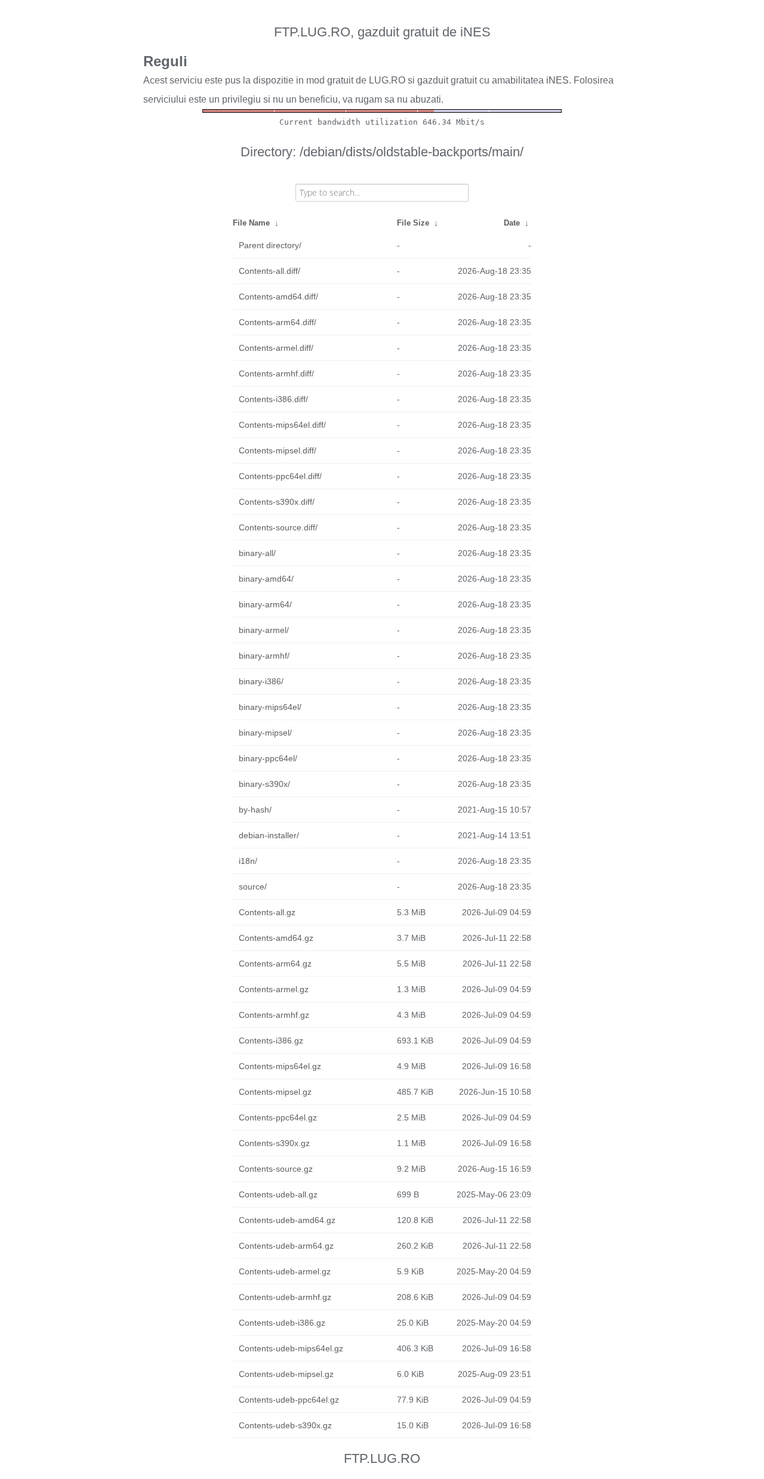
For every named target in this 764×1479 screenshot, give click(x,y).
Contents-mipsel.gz (275, 1092)
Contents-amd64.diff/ (278, 296)
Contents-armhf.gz (274, 1015)
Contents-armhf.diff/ (276, 373)
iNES (557, 80)
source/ (253, 886)
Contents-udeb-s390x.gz (285, 1425)
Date (512, 222)
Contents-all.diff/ (269, 271)
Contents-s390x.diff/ (277, 502)
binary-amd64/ (266, 578)
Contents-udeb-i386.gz (282, 1322)
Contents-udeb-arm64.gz (286, 1245)
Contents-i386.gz (271, 1040)
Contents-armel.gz (274, 989)
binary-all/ (257, 553)
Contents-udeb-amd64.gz (287, 1220)
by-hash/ (255, 809)
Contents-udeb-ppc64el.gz (289, 1399)
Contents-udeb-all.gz (278, 1194)
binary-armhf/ (264, 655)
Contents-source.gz (276, 1169)
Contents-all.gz (267, 912)
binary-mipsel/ (265, 732)
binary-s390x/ (264, 784)
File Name (251, 222)
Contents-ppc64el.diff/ (280, 476)
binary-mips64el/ (270, 707)
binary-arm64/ (265, 604)
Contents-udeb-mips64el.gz (291, 1348)
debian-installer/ (269, 835)
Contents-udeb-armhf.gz (285, 1297)
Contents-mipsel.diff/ (277, 450)
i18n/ (248, 861)
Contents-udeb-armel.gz (285, 1271)
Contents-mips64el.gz (280, 1066)
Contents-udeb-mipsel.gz (286, 1374)
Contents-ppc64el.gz (278, 1117)
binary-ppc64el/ (268, 758)
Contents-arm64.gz (275, 963)
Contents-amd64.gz (276, 938)
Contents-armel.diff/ (276, 348)
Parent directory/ (270, 245)
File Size (413, 222)
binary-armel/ (264, 630)
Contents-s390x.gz (274, 1143)
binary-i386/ (261, 681)
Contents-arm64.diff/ (277, 322)
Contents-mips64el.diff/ (282, 425)
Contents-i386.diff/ (273, 399)
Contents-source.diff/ (278, 527)
